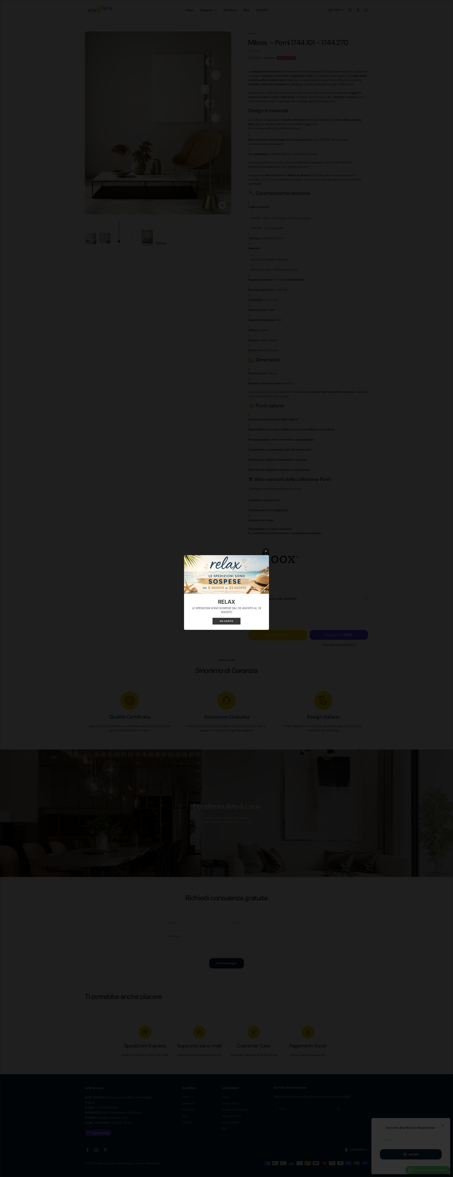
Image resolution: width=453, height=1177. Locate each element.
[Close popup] (266, 551)
